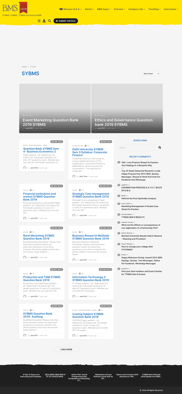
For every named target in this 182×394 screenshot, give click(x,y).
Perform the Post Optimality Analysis (138, 198)
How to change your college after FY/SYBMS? (137, 248)
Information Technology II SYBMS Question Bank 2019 (90, 278)
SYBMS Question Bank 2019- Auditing (37, 315)
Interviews (170, 9)
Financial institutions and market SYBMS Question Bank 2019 (39, 196)
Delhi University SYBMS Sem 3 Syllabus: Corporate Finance (89, 152)
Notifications (77, 146)
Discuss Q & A (72, 9)
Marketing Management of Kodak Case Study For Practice (139, 207)
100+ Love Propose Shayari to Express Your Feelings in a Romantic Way (139, 164)
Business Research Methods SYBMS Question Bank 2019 (90, 237)
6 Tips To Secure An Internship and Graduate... (31, 375)
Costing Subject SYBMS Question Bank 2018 (87, 315)
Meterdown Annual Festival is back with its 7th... (103, 376)
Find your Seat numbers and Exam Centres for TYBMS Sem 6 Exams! (141, 272)
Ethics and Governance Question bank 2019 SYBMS (124, 122)
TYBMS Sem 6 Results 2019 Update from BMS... (151, 375)
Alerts (88, 9)
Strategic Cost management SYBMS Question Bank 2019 (90, 195)
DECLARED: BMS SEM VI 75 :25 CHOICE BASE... (55, 375)
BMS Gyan (103, 9)
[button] (39, 20)
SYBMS (44, 145)
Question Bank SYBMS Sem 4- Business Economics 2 (41, 150)
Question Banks (35, 145)
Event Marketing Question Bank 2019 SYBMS (50, 122)
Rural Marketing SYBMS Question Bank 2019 (38, 237)
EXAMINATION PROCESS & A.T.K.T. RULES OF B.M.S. (141, 189)
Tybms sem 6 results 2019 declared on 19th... (127, 375)
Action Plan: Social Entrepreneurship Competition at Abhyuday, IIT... (79, 377)
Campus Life (136, 9)
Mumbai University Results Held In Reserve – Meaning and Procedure (141, 237)
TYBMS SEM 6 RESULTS (132, 217)
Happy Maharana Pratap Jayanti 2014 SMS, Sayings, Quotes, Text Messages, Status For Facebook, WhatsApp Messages (142, 260)
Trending (153, 9)
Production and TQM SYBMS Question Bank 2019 (41, 278)
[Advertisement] (91, 46)
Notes (25, 145)
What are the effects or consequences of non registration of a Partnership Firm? (140, 226)
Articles (118, 9)
